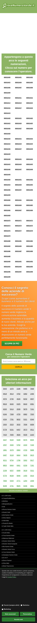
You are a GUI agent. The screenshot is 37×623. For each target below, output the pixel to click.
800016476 (7, 231)
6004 (32, 440)
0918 (5, 394)
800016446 (7, 169)
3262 (25, 460)
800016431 (18, 139)
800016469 (7, 215)
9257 (12, 470)
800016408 (29, 87)
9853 (5, 465)
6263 (5, 409)
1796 (18, 460)
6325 (18, 404)
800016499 (7, 277)
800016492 (29, 261)
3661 (32, 486)
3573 (25, 430)
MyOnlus (5, 501)
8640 (25, 404)
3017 (32, 460)
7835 (12, 435)
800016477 (18, 231)
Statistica (26, 605)
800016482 (29, 241)
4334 (5, 419)
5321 (25, 419)
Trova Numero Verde (8, 535)
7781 (12, 419)
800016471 (18, 220)
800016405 (29, 82)
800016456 (7, 190)
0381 (32, 404)
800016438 (29, 149)
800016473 (7, 225)
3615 (32, 455)
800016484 (18, 246)
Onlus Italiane (7, 518)
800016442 (29, 159)
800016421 (18, 118)
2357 (5, 445)
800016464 (18, 205)
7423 (5, 435)
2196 (18, 389)
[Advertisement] (18, 32)
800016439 (7, 154)
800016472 (29, 220)
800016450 (7, 179)
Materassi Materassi (8, 538)
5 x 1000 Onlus (7, 530)
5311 (32, 470)
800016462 (29, 200)
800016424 (18, 123)
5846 (18, 476)
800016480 (7, 241)
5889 (32, 450)
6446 (25, 486)
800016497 (18, 272)
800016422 (29, 118)
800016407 (18, 87)
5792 (18, 445)
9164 (12, 440)
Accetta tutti (18, 619)
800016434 (18, 144)
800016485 (29, 246)
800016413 (7, 103)
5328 (18, 440)
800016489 (7, 256)
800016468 (29, 210)
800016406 (7, 87)
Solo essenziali (10, 614)
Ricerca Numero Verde (9, 509)
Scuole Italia (6, 532)
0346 (32, 419)
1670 (12, 389)
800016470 (7, 220)
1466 (32, 394)
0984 (18, 450)
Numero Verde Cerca (9, 549)
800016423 (7, 123)
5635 (25, 455)
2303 (5, 424)
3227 (5, 440)
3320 (12, 445)
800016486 (7, 251)
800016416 (7, 108)
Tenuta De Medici (8, 523)
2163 (32, 435)
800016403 (7, 82)
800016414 (18, 103)
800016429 (7, 133)
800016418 (29, 108)
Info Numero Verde (8, 515)
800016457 (18, 190)
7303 (32, 414)
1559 (32, 481)
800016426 (7, 128)
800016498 (29, 272)
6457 (18, 430)
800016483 (7, 246)
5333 (12, 481)
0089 (18, 470)
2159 (5, 470)
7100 (32, 445)
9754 (12, 460)
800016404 (18, 82)
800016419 (7, 113)
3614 (12, 394)
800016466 (7, 210)
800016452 (29, 179)
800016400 (7, 77)
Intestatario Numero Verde (10, 555)
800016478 (29, 231)
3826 (18, 435)
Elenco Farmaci (7, 560)
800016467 (18, 210)
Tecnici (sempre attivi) (11, 605)
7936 (25, 424)
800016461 (18, 200)
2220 (25, 445)
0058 (32, 424)
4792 (18, 394)
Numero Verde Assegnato (10, 544)
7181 (32, 465)
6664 (18, 455)
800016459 (7, 195)
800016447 (18, 169)
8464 (12, 465)
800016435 (29, 144)
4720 (25, 450)
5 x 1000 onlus (7, 495)
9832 (18, 419)
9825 (18, 486)
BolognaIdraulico (7, 504)
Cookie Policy (11, 577)
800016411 (18, 98)
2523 (12, 424)
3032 (18, 424)
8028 (12, 476)
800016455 (29, 185)
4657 (32, 399)
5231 (12, 430)
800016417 (18, 108)
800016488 (29, 251)
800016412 (29, 98)
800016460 (7, 200)
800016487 (18, 251)
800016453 (7, 185)
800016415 (29, 103)
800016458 (29, 190)
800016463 (7, 205)
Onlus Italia (6, 563)
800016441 (18, 159)
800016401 (18, 77)
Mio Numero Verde (8, 546)
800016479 (7, 236)
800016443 (7, 164)
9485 (25, 389)
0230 (25, 465)
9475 (25, 440)
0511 (32, 430)
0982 (25, 414)
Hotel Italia (6, 520)
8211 (5, 460)
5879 (25, 409)
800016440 (7, 159)
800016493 (7, 266)
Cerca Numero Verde (9, 552)
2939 (18, 409)
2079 (12, 450)
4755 (18, 414)
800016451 (18, 179)
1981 (5, 450)
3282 (25, 394)
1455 (25, 476)
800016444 (18, 164)
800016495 (29, 266)
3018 (25, 470)
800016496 (7, 272)
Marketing (7, 609)
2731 (12, 486)
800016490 (7, 261)
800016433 (7, 144)
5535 (25, 435)
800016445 (29, 164)
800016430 (7, 139)
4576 (5, 399)
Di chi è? (5, 557)
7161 (32, 409)
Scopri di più (12, 343)
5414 (12, 409)
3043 (5, 389)
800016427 (18, 128)
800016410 (7, 98)
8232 (25, 399)
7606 (5, 481)
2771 (18, 481)
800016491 (18, 261)
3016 (32, 476)
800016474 (18, 225)
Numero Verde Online (9, 541)
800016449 (7, 174)
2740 (12, 399)
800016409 (7, 93)
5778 (5, 430)
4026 (18, 399)
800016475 (29, 225)
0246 (5, 414)
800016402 (29, 77)
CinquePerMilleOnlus (9, 498)
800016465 (29, 205)
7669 (32, 389)
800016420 (7, 118)
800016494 (18, 266)
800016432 (29, 139)
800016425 (29, 123)
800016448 (29, 169)
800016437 (18, 149)
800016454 (18, 185)
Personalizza (27, 614)
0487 (5, 455)
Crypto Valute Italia (8, 526)
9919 (5, 404)
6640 (12, 404)
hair (4, 506)
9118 (12, 455)
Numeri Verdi (6, 512)
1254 (25, 481)
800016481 (18, 241)
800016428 (29, 128)
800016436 (7, 149)
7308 (12, 414)
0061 (18, 465)
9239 (5, 486)
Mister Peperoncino (8, 566)
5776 (5, 476)
